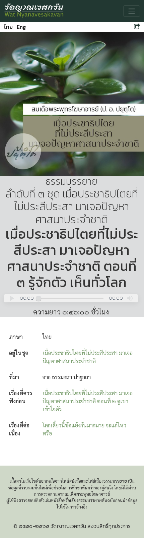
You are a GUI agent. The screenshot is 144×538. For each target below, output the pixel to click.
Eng (21, 27)
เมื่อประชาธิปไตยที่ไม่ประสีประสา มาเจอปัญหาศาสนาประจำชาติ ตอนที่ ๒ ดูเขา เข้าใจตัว (88, 401)
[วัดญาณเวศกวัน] (34, 11)
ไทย (8, 27)
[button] (12, 298)
